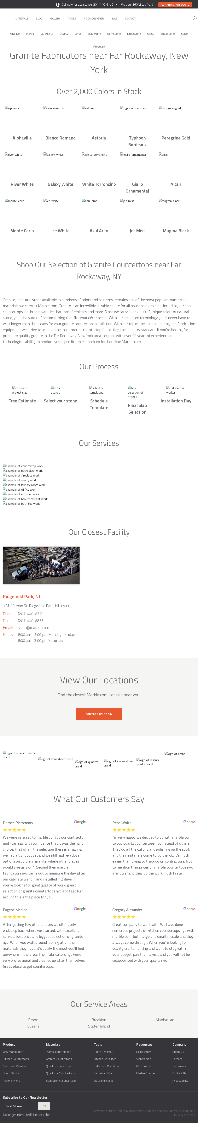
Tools (72, 18)
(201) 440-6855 (31, 621)
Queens (33, 1026)
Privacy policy (180, 1081)
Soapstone (167, 33)
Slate (184, 33)
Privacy (178, 1115)
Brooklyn (99, 1020)
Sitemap (189, 1115)
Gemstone (114, 33)
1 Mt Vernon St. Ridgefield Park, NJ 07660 (36, 606)
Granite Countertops (59, 1059)
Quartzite (47, 33)
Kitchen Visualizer (105, 1059)
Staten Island (99, 1026)
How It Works (11, 1073)
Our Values (179, 1066)
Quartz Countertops (59, 1066)
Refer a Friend (11, 1081)
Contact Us (179, 1073)
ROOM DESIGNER (94, 18)
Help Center (143, 1052)
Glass (150, 33)
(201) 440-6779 (31, 614)
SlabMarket (143, 1059)
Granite (15, 33)
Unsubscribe (41, 1114)
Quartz (64, 33)
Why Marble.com (13, 1052)
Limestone (134, 33)
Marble (30, 33)
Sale (114, 18)
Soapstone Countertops (61, 1081)
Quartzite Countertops (60, 1073)
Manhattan (165, 1020)
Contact (130, 18)
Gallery (55, 18)
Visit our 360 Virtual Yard (137, 4)
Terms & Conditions (182, 1110)
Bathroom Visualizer (106, 1066)
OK (44, 1106)
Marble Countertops (58, 1052)
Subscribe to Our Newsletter (25, 1097)
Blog (39, 18)
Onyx (78, 33)
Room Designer (103, 1052)
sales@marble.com (33, 627)
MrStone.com (144, 1066)
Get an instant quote (175, 5)
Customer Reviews (14, 1066)
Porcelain (99, 46)
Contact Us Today (99, 714)
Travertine (94, 33)
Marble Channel (145, 1073)
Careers (177, 1059)
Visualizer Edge (103, 1073)
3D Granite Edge (104, 1081)
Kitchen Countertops (16, 1059)
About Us (178, 1052)
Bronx (33, 1020)
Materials (21, 18)
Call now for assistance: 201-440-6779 (87, 4)
